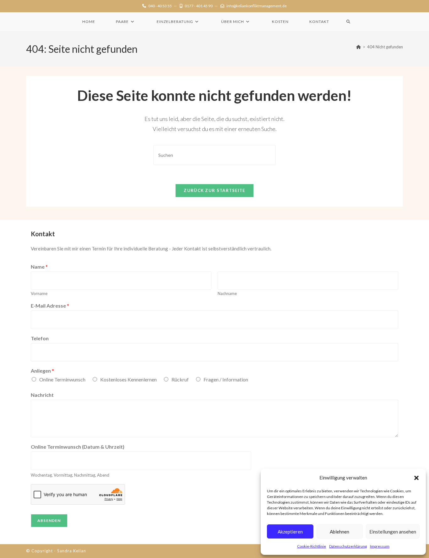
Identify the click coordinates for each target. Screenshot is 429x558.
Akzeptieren (290, 531)
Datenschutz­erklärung (348, 546)
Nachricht (42, 395)
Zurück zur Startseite (214, 190)
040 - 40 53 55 (160, 5)
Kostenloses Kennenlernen (128, 379)
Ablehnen (339, 531)
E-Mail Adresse (50, 306)
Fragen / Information (226, 379)
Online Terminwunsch (62, 379)
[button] (416, 478)
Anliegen (42, 371)
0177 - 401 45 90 (199, 5)
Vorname (39, 293)
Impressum (379, 546)
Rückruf (180, 379)
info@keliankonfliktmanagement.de (256, 5)
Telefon (40, 338)
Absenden (49, 520)
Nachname (227, 293)
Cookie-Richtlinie (311, 546)
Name (39, 267)
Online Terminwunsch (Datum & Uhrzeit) (77, 447)
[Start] (358, 46)
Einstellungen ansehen (392, 531)
